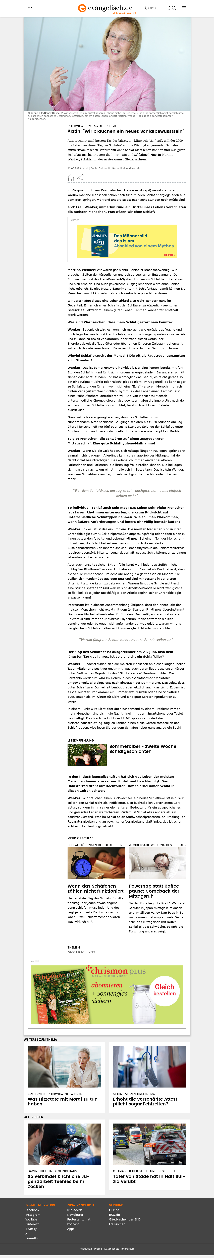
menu (30, 8)
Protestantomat (78, 1219)
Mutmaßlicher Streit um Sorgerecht (144, 1171)
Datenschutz (111, 1248)
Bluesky (31, 1229)
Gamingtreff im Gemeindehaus (52, 1171)
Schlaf (91, 952)
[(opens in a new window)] (127, 241)
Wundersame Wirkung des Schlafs (157, 845)
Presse (98, 1248)
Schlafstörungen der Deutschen (95, 845)
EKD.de (114, 1214)
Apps (70, 1229)
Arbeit (71, 952)
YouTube (31, 1219)
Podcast (73, 1224)
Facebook (32, 1210)
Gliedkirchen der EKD (125, 1219)
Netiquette (86, 1248)
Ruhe (81, 952)
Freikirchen (117, 1224)
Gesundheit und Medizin (126, 168)
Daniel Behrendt (100, 168)
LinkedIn (31, 1238)
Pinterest (32, 1224)
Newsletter (75, 1214)
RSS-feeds (74, 1210)
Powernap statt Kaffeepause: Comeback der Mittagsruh (155, 891)
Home (71, 177)
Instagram (32, 1214)
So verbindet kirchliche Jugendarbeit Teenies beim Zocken (58, 1181)
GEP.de (114, 1210)
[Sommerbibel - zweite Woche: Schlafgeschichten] (87, 755)
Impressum (128, 1248)
